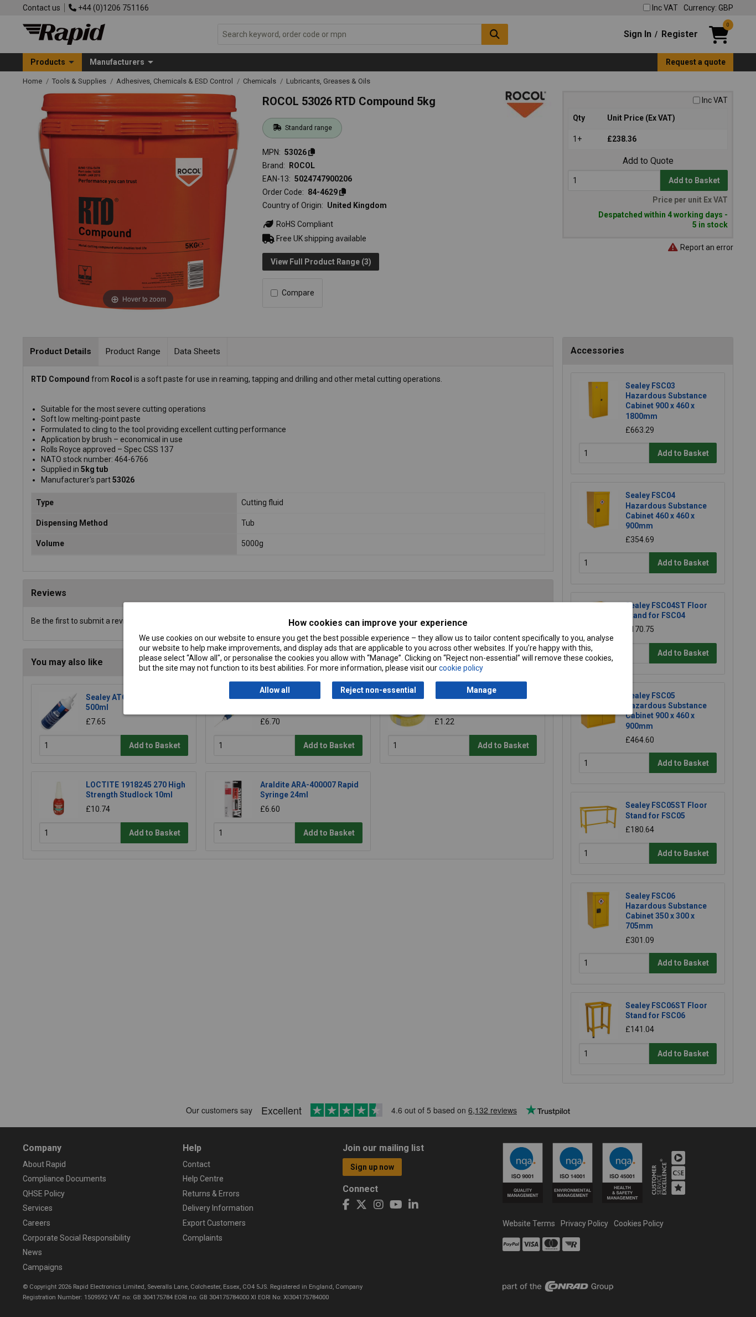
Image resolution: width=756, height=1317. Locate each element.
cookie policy (461, 668)
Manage (481, 690)
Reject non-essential (378, 690)
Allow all (275, 690)
